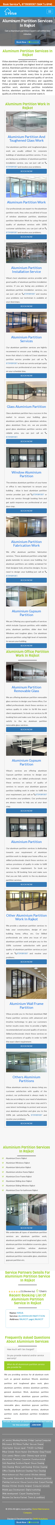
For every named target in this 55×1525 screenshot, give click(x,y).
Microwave (7, 1444)
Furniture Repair (23, 1463)
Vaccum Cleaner (36, 1444)
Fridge (31, 1440)
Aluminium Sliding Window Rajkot (20, 1185)
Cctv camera (8, 1455)
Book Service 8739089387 (19, 4)
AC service (7, 1440)
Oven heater (8, 1448)
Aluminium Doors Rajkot (16, 1158)
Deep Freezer (45, 1452)
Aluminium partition (42, 1478)
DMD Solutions (40, 1518)
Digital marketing (33, 1490)
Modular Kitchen (10, 1486)
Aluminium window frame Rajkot (20, 1172)
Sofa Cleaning (8, 1467)
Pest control (25, 1474)
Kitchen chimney (39, 1474)
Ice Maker (39, 1448)
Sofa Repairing (9, 1463)
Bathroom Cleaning (24, 1471)
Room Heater (21, 1452)
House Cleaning (37, 1463)
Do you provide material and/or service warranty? (25, 1357)
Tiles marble (8, 1478)
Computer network (41, 1486)
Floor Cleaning (40, 1471)
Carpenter (26, 1459)
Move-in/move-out (10, 1474)
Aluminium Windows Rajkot (18, 1163)
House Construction (29, 1482)
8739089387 (11, 167)
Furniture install (38, 1459)
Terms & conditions (36, 1497)
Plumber (17, 1459)
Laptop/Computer (43, 1440)
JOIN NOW (36, 1425)
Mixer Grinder (8, 1452)
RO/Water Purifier (21, 1444)
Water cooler (20, 1455)
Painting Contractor (11, 1482)
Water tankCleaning (23, 1467)
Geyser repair (20, 1448)
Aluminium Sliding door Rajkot (19, 1181)
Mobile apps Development (14, 1490)
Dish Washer (33, 1452)
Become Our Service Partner (15, 1497)
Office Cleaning (9, 1471)
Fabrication (19, 1478)
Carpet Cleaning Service (29, 1493)
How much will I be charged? (20, 1349)
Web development (10, 1493)
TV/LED (30, 1448)
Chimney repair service (36, 1455)
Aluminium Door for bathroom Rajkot (22, 1190)
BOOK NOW (26, 171)
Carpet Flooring (45, 1482)
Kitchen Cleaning (40, 1467)
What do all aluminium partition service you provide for (26, 1365)
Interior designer (25, 1486)
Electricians (7, 1459)
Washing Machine (20, 1440)
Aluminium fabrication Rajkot (18, 1167)
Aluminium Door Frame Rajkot (19, 1176)
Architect (29, 1478)
